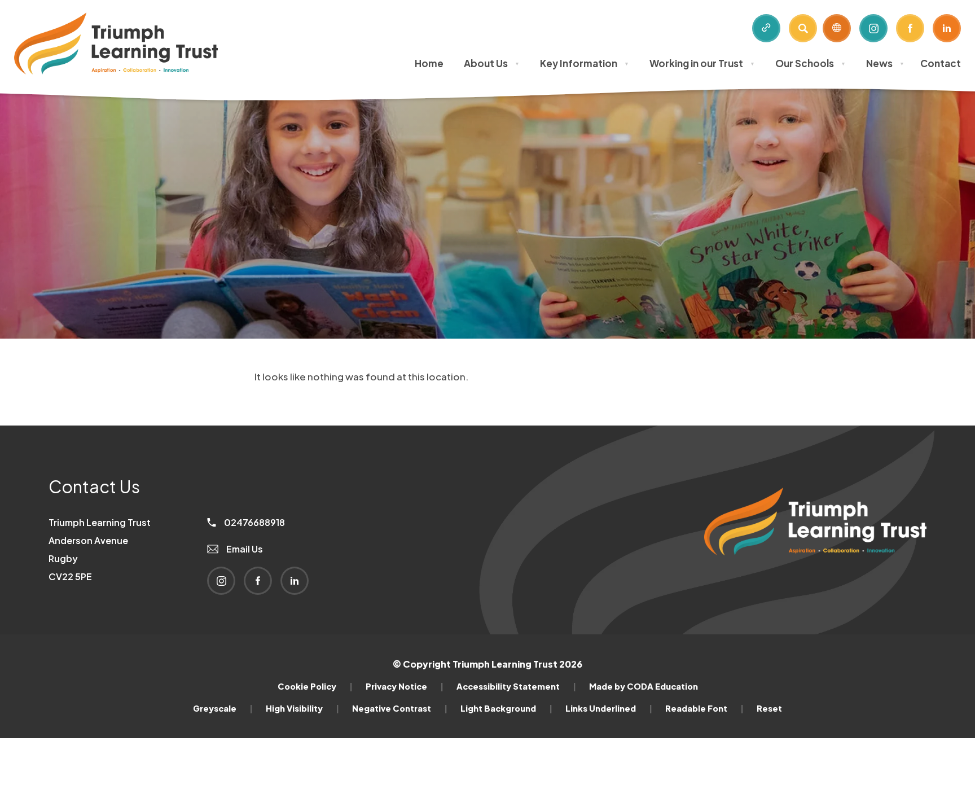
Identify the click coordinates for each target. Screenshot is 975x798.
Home (429, 63)
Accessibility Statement (516, 686)
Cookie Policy (315, 686)
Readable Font (704, 708)
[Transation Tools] (837, 28)
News (885, 63)
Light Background (506, 708)
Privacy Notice (404, 686)
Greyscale (223, 708)
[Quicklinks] (766, 28)
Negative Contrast (399, 708)
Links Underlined (608, 708)
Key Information (584, 63)
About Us (492, 63)
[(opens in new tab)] (815, 574)
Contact (940, 63)
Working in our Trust (702, 63)
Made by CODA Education (643, 686)
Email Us (244, 549)
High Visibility (302, 708)
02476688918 (253, 522)
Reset (769, 708)
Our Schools (810, 63)
